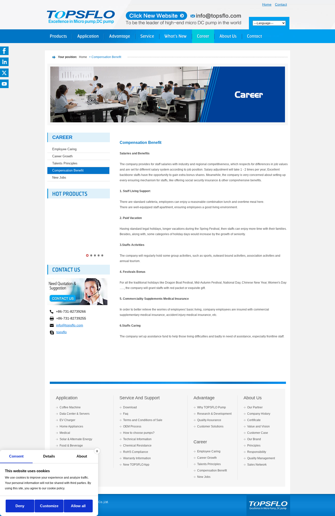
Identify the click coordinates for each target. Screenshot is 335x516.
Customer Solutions (210, 426)
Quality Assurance (209, 420)
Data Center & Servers (75, 413)
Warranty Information (137, 458)
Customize (49, 506)
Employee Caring (64, 149)
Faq (125, 413)
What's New (175, 36)
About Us (228, 36)
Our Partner (255, 407)
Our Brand (254, 439)
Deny (19, 506)
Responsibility (256, 452)
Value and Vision (258, 426)
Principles (253, 445)
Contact (281, 4)
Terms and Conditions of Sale (142, 420)
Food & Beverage (71, 445)
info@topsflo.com (69, 325)
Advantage (119, 36)
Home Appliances (71, 426)
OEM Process (132, 426)
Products (58, 36)
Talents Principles (64, 163)
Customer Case (257, 433)
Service (147, 36)
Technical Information (137, 439)
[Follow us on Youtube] (4, 84)
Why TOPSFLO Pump (211, 407)
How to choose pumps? (139, 433)
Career (203, 36)
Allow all (78, 506)
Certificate (254, 420)
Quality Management (261, 458)
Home (266, 4)
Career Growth (62, 156)
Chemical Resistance (137, 445)
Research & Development (214, 413)
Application (88, 36)
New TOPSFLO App (136, 464)
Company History (258, 413)
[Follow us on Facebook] (4, 50)
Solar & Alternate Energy (76, 439)
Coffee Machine (70, 407)
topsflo (61, 332)
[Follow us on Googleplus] (4, 61)
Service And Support (139, 397)
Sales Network (257, 464)
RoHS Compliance (135, 452)
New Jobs (59, 177)
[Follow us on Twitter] (4, 73)
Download (130, 407)
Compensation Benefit (68, 170)
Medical (65, 433)
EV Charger (67, 420)
